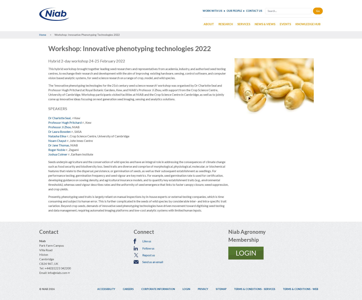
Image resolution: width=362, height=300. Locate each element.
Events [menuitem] (285, 24)
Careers (128, 289)
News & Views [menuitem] (265, 24)
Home (42, 34)
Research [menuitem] (226, 24)
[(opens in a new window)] (275, 253)
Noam (57, 140)
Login (186, 289)
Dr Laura (59, 131)
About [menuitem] (209, 24)
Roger (56, 150)
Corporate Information (158, 289)
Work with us (212, 10)
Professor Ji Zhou (59, 127)
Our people (234, 10)
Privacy (203, 289)
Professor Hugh (65, 122)
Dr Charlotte (60, 118)
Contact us (254, 10)
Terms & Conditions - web (300, 289)
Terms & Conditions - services (254, 289)
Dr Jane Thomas (58, 145)
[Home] (54, 19)
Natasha (57, 136)
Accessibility (106, 289)
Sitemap (221, 289)
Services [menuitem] (243, 24)
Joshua (57, 154)
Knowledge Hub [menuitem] (308, 24)
